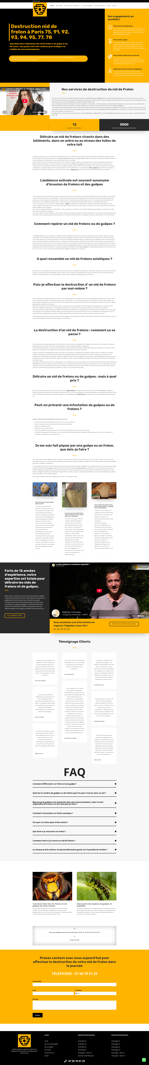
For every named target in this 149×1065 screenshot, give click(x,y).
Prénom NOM (37, 981)
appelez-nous (74, 169)
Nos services (48, 1050)
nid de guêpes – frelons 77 (118, 1053)
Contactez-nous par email (124, 624)
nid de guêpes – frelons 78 (118, 1055)
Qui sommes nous (14, 615)
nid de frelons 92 (82, 1044)
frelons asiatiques (93, 167)
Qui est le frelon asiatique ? (72, 5)
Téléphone (78, 990)
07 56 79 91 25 (76, 1061)
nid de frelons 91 (82, 1041)
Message (35, 999)
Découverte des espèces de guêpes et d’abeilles (94, 904)
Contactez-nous (81, 394)
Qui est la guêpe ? (88, 5)
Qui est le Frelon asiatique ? (52, 1044)
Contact (114, 5)
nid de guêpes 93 (115, 1047)
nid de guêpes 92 (115, 1044)
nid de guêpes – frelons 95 (85, 1053)
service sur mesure (21, 604)
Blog (109, 5)
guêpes (67, 203)
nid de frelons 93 (82, 1047)
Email (34, 990)
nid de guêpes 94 (115, 1050)
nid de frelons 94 (82, 1050)
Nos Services (59, 5)
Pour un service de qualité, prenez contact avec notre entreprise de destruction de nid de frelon (43, 58)
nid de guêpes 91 (115, 1041)
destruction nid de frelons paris (86, 1055)
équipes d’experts (70, 390)
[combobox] (77, 993)
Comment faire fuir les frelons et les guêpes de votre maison (50, 904)
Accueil (52, 5)
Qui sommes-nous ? (100, 5)
